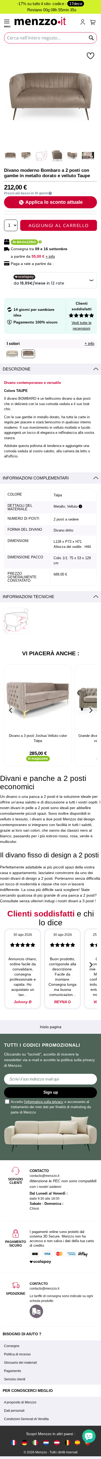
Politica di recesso (17, 1354)
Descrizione (16, 369)
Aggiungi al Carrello (59, 225)
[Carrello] (93, 22)
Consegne (11, 1346)
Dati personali (14, 1411)
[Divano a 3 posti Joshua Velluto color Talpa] (38, 699)
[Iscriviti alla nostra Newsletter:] (50, 1079)
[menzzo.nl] (46, 1442)
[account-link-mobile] (84, 22)
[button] (91, 55)
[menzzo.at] (57, 1442)
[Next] (90, 710)
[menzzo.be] (67, 1442)
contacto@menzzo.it (44, 1288)
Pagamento (12, 1371)
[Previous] (11, 710)
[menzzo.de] (24, 1442)
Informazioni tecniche (28, 596)
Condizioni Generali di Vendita (26, 1419)
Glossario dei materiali (20, 1363)
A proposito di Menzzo (20, 1402)
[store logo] (45, 20)
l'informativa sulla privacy (43, 1102)
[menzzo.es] (77, 1442)
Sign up (50, 1092)
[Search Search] (92, 38)
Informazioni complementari (36, 478)
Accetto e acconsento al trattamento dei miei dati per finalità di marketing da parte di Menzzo (51, 1107)
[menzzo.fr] (14, 1442)
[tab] (50, 369)
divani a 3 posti (81, 901)
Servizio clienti (14, 1379)
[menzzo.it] (35, 1442)
